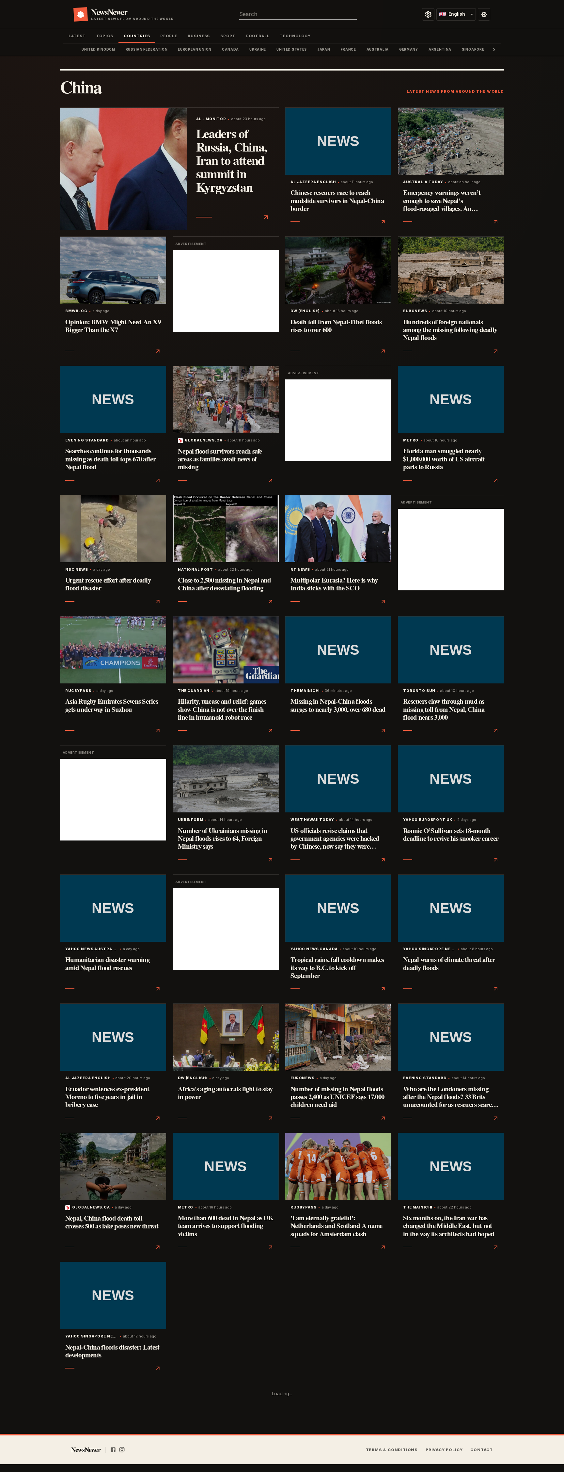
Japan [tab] (323, 49)
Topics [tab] (105, 36)
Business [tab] (199, 36)
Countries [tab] (137, 36)
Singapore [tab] (473, 49)
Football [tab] (257, 36)
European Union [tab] (195, 49)
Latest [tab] (77, 36)
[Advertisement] (226, 291)
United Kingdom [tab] (98, 49)
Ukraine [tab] (257, 49)
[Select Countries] (428, 14)
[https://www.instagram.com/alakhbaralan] (122, 1450)
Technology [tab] (295, 36)
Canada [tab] (230, 49)
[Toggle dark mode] (484, 14)
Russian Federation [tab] (147, 49)
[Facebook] (113, 1450)
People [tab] (168, 36)
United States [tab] (291, 49)
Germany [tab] (408, 49)
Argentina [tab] (440, 49)
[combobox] (298, 14)
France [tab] (348, 49)
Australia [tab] (378, 49)
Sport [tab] (228, 36)
